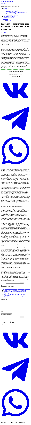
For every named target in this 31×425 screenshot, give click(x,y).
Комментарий (4, 299)
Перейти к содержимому (7, 1)
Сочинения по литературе (12, 9)
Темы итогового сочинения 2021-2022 (18, 12)
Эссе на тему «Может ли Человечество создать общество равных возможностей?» (14, 292)
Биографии (9, 20)
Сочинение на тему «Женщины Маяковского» (14, 290)
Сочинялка (3, 3)
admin (7, 32)
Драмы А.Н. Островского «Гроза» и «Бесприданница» (16, 289)
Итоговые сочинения (11, 11)
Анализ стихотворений (9, 16)
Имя (2, 311)
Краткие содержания (8, 17)
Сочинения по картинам (12, 15)
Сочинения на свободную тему (14, 13)
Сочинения (6, 8)
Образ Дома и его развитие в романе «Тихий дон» (15, 296)
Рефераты (5, 19)
